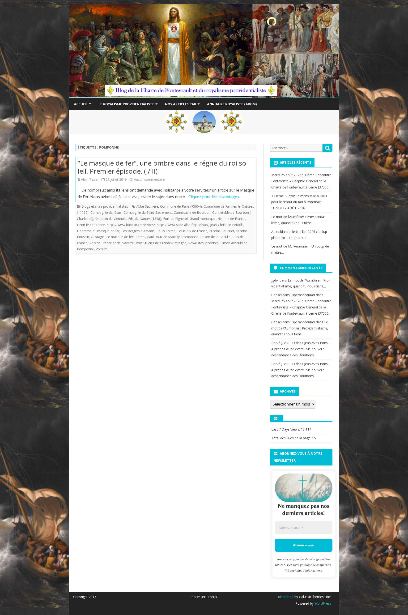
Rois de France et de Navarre (111, 243)
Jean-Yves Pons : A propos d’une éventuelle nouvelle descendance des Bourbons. (300, 349)
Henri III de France (231, 218)
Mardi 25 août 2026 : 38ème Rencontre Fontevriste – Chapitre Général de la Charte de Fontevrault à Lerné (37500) (301, 181)
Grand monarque (203, 218)
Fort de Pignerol (175, 218)
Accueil (81, 104)
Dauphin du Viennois (110, 218)
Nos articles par (180, 104)
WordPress (322, 603)
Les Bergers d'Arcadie (138, 231)
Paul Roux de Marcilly (163, 237)
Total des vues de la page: (291, 438)
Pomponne (190, 237)
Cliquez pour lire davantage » (214, 196)
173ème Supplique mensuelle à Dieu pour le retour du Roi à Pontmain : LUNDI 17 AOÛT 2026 (299, 202)
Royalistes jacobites (203, 243)
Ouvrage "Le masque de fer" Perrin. (118, 237)
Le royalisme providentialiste (126, 104)
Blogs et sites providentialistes (104, 206)
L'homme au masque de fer (98, 231)
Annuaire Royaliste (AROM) (232, 104)
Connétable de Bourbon (192, 212)
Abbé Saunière (147, 206)
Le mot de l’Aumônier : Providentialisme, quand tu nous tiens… (299, 328)
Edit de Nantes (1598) (144, 218)
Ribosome (285, 596)
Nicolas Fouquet (221, 231)
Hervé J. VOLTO (283, 343)
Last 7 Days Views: (286, 429)
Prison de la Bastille (215, 237)
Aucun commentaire (149, 179)
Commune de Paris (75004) (181, 206)
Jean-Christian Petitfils (226, 224)
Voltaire (101, 249)
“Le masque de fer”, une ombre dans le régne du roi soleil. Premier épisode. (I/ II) (163, 166)
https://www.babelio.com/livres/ (131, 224)
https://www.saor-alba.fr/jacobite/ (182, 224)
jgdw (275, 280)
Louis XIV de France (192, 231)
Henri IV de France (91, 224)
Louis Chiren (166, 231)
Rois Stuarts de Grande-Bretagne (161, 243)
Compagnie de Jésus (106, 212)
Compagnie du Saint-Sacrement (147, 212)
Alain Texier (90, 179)
